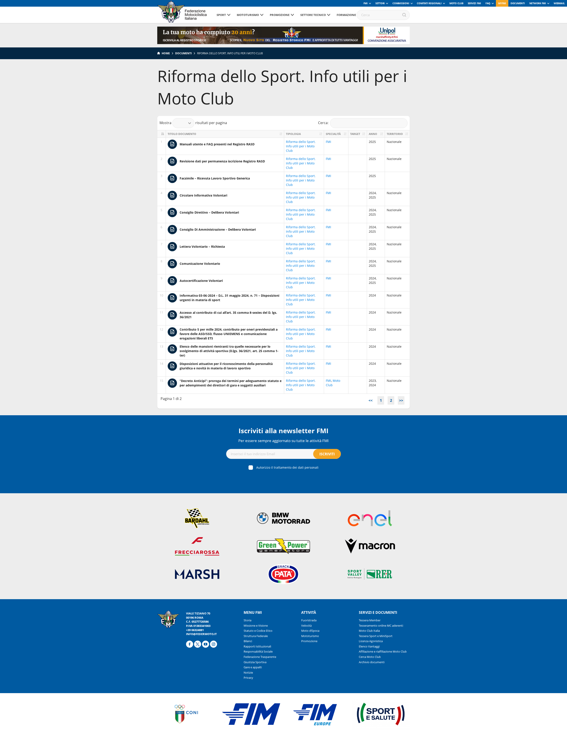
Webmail (559, 3)
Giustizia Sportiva (255, 662)
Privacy (248, 678)
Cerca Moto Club (370, 657)
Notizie (248, 673)
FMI (365, 3)
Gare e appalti (253, 667)
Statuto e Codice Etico (258, 631)
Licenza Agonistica (371, 641)
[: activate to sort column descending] (161, 134)
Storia (247, 620)
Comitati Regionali (429, 3)
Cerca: (323, 122)
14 (161, 363)
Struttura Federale (256, 636)
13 (161, 346)
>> (401, 400)
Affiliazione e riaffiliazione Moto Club (383, 651)
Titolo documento (182, 134)
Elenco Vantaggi (369, 646)
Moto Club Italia (369, 631)
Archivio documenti (371, 662)
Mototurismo (248, 15)
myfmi (502, 3)
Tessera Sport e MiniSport (375, 636)
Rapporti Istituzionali (257, 646)
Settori (380, 3)
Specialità (333, 134)
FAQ (487, 3)
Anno (373, 134)
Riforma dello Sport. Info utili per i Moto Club (301, 146)
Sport (221, 15)
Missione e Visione (256, 626)
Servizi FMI (474, 3)
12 (161, 329)
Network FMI (537, 3)
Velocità (306, 626)
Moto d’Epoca (310, 631)
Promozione (279, 15)
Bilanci (248, 641)
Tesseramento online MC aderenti (381, 626)
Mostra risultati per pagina (193, 122)
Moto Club (456, 3)
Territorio (395, 134)
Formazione (346, 15)
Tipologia (293, 134)
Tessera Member (370, 620)
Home (166, 53)
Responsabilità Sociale (258, 651)
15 (161, 380)
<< (371, 400)
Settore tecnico (313, 15)
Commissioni (400, 3)
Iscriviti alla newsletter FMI (283, 430)
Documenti (518, 3)
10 (161, 295)
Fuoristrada (309, 620)
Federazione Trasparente (260, 657)
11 (161, 312)
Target (355, 134)
